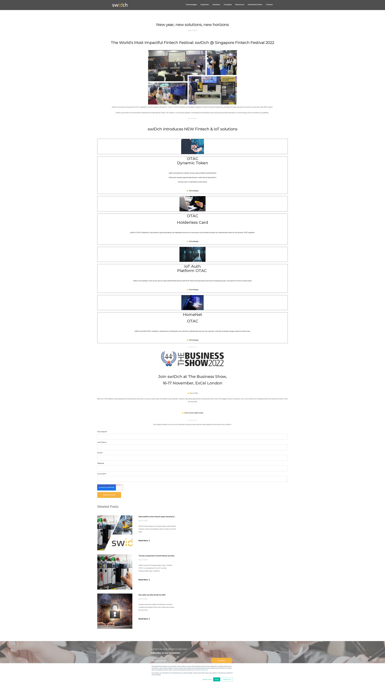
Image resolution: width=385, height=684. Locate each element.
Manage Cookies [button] (207, 679)
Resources (239, 5)
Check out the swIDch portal (193, 413)
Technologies (191, 5)
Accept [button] (217, 679)
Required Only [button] (227, 679)
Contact (269, 5)
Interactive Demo (255, 5)
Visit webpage (194, 191)
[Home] (119, 5)
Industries (205, 5)
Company (228, 5)
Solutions (216, 5)
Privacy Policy (204, 670)
